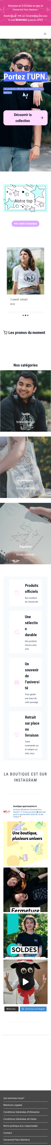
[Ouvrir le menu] (45, 34)
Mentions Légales (12, 1105)
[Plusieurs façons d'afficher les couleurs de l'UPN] (25, 843)
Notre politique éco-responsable (20, 1125)
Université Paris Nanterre (16, 1139)
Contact (7, 1132)
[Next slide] (41, 280)
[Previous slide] (9, 280)
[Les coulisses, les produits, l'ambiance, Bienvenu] (25, 982)
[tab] (23, 315)
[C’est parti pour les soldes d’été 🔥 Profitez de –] (25, 936)
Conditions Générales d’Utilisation (21, 1112)
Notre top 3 (25, 201)
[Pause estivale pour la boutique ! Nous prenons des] (25, 890)
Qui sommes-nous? (13, 1098)
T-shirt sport (19, 299)
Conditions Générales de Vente (19, 1119)
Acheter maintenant (25, 421)
